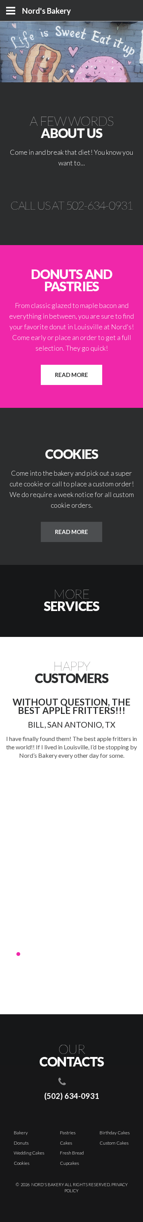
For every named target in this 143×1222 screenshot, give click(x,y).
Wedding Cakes (29, 1153)
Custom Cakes (114, 1143)
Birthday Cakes (115, 1132)
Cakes (66, 1143)
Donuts (21, 1143)
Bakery (21, 1132)
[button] (11, 954)
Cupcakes (69, 1163)
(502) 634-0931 (71, 1095)
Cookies (21, 1163)
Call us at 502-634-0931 (71, 205)
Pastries (68, 1132)
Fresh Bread (72, 1153)
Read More (71, 374)
